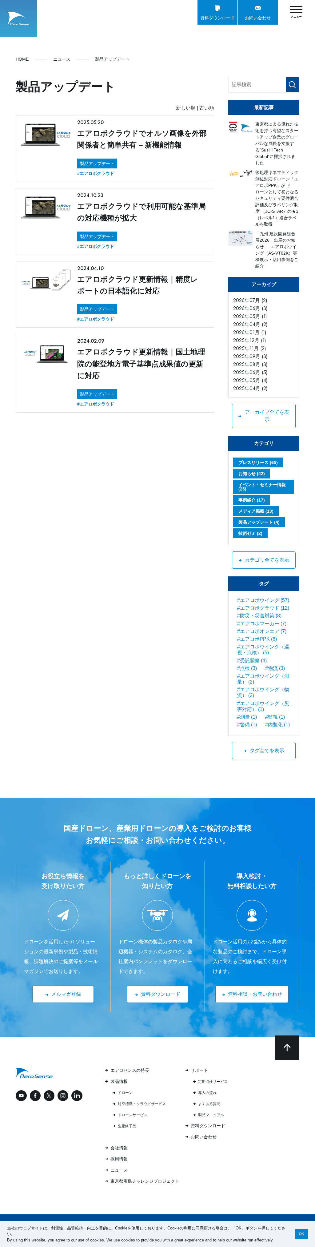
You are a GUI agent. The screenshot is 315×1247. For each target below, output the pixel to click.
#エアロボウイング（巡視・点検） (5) (263, 649)
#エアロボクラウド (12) (263, 608)
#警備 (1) (247, 724)
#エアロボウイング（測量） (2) (263, 678)
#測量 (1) (247, 717)
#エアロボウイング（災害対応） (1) (263, 706)
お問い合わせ (204, 1137)
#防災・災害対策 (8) (259, 615)
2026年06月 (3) (250, 308)
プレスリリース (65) (258, 462)
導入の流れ (207, 1093)
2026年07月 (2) (250, 300)
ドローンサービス (132, 1115)
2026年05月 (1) (250, 316)
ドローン (125, 1093)
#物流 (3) (275, 668)
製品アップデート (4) (259, 522)
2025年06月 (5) (250, 372)
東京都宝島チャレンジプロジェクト (144, 1181)
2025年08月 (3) (250, 364)
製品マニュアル (211, 1115)
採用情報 (119, 1159)
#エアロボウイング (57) (263, 600)
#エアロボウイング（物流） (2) (263, 692)
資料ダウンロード (208, 1126)
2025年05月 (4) (250, 380)
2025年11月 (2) (249, 348)
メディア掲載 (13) (255, 511)
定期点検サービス (213, 1082)
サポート (199, 1070)
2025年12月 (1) (249, 340)
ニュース (119, 1170)
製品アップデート (97, 163)
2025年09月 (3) (250, 356)
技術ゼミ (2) (250, 533)
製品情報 (119, 1081)
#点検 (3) (247, 668)
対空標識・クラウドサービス (142, 1104)
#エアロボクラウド (95, 173)
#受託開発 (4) (252, 660)
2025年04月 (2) (250, 388)
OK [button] (301, 1234)
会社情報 (119, 1148)
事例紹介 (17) (251, 500)
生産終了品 (127, 1126)
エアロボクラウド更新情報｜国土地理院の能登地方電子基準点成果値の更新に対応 (141, 364)
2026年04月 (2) (250, 324)
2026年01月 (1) (249, 332)
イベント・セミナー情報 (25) (262, 486)
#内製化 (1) (277, 724)
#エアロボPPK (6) (257, 639)
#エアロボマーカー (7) (261, 623)
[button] (275, 1240)
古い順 (206, 108)
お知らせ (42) (251, 473)
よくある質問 (209, 1104)
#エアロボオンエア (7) (261, 631)
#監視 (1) (275, 717)
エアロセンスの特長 (129, 1070)
